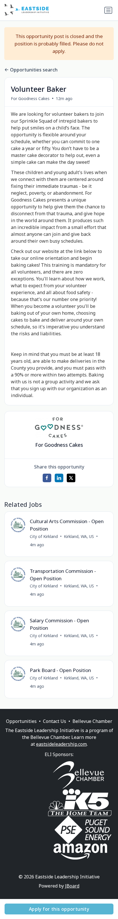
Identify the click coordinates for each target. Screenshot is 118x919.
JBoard (72, 886)
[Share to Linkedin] (59, 478)
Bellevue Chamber (92, 721)
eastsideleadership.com (61, 744)
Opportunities (21, 721)
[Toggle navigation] (108, 10)
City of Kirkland (44, 536)
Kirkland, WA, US (79, 536)
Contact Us (54, 721)
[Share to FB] (47, 478)
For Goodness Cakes (30, 98)
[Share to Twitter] (71, 478)
